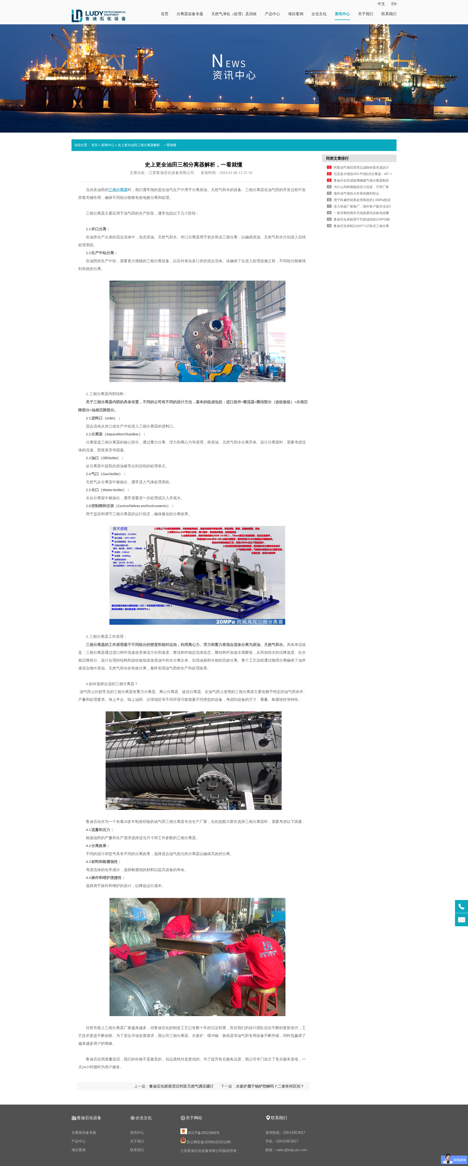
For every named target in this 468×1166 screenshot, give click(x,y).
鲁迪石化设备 (89, 1117)
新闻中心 (107, 145)
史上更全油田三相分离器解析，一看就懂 (147, 145)
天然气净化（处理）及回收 (234, 14)
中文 (381, 4)
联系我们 (388, 14)
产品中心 (272, 14)
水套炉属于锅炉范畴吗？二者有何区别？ (270, 1086)
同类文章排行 (337, 158)
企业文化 (319, 14)
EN (393, 4)
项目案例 (295, 14)
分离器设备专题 (190, 14)
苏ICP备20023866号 (203, 1133)
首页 (164, 14)
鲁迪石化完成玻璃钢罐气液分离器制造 (361, 180)
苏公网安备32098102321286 (209, 1142)
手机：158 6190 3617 (281, 1141)
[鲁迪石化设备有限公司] (99, 20)
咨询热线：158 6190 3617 (285, 1133)
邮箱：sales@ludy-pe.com (286, 1150)
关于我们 (365, 14)
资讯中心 (342, 14)
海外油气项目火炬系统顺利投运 (356, 193)
